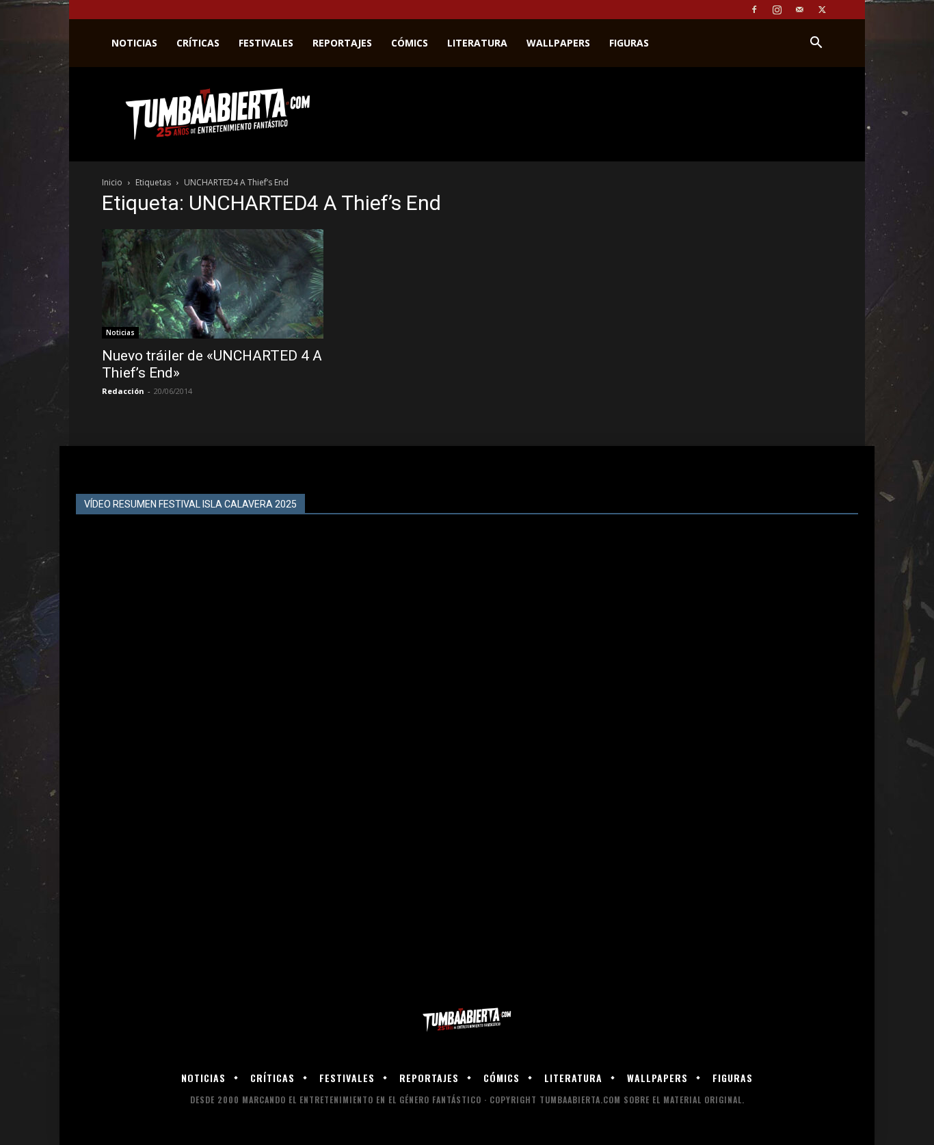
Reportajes (342, 42)
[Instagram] (776, 9)
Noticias (134, 42)
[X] (822, 9)
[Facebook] (754, 9)
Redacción (123, 391)
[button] (815, 44)
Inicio (112, 182)
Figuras (629, 42)
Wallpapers (558, 42)
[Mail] (799, 9)
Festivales (266, 42)
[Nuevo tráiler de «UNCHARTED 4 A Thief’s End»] (212, 284)
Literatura (477, 42)
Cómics (409, 42)
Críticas (197, 42)
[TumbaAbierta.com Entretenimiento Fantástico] (467, 1020)
